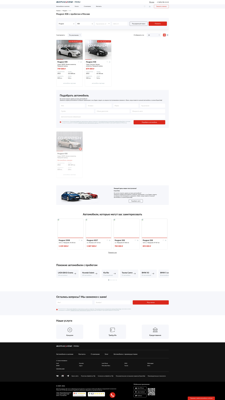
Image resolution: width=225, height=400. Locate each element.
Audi (57, 363)
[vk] (57, 376)
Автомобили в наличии (62, 6)
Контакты (99, 6)
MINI (125, 363)
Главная (58, 10)
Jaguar (81, 365)
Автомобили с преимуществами (125, 354)
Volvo (148, 365)
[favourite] (144, 6)
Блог (106, 354)
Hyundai (81, 363)
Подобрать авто (135, 201)
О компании (87, 6)
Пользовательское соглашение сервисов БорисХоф (130, 376)
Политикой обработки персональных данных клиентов (83, 121)
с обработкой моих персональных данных (88, 123)
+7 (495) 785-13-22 (163, 2)
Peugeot (65, 10)
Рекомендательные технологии (157, 376)
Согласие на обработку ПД (105, 376)
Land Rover (105, 363)
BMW (58, 365)
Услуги (77, 6)
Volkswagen (150, 363)
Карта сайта (75, 376)
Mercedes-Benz (106, 365)
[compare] (149, 6)
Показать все (112, 252)
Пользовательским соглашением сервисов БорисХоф (112, 121)
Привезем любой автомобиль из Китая (201, 398)
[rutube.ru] (62, 376)
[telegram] (68, 376)
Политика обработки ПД (88, 376)
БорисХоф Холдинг (65, 392)
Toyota (126, 365)
